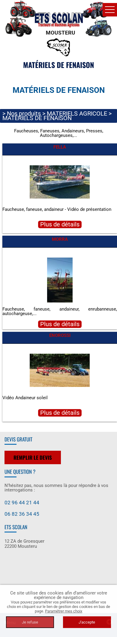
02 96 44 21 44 (21, 503)
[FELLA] (60, 181)
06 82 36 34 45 (21, 514)
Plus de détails (60, 224)
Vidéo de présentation (89, 209)
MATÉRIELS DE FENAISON (37, 118)
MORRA (60, 239)
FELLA (59, 147)
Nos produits (24, 113)
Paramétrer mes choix (63, 611)
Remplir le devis (33, 457)
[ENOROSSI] (60, 370)
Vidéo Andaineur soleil (25, 397)
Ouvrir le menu (110, 9)
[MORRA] (60, 279)
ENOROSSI (59, 335)
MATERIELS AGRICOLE (77, 113)
